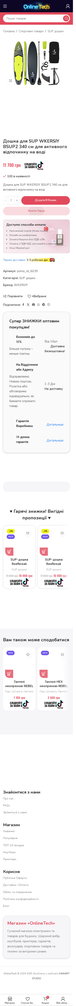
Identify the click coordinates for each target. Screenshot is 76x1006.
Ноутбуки (9, 852)
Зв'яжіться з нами (15, 812)
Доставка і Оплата (15, 885)
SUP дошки (56, 31)
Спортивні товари (31, 31)
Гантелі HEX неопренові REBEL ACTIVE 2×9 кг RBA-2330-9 (54, 688)
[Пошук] (66, 18)
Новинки (9, 831)
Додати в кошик (45, 200)
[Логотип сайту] (36, 6)
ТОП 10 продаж (13, 845)
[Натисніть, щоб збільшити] (10, 80)
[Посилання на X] (28, 305)
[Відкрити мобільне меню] (5, 6)
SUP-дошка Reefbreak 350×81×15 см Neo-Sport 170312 (53, 566)
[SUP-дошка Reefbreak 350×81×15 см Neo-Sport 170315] (19, 542)
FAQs (6, 805)
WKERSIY (21, 285)
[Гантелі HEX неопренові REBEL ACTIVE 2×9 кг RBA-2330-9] (54, 663)
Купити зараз (36, 211)
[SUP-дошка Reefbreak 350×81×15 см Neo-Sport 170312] (54, 542)
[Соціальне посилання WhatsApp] (38, 305)
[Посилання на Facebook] (23, 305)
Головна (9, 31)
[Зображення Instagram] (55, 754)
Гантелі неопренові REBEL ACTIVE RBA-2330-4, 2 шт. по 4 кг (19, 688)
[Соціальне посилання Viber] (48, 305)
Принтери (9, 859)
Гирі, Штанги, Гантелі (19, 691)
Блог (6, 906)
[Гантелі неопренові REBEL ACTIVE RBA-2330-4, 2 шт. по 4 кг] (19, 663)
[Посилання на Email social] (33, 305)
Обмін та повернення (17, 892)
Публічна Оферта (15, 878)
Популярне (10, 838)
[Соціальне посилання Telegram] (43, 305)
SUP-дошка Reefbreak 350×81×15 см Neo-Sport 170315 (19, 566)
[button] (9, 552)
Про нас (8, 798)
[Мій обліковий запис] (68, 6)
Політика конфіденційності (21, 899)
